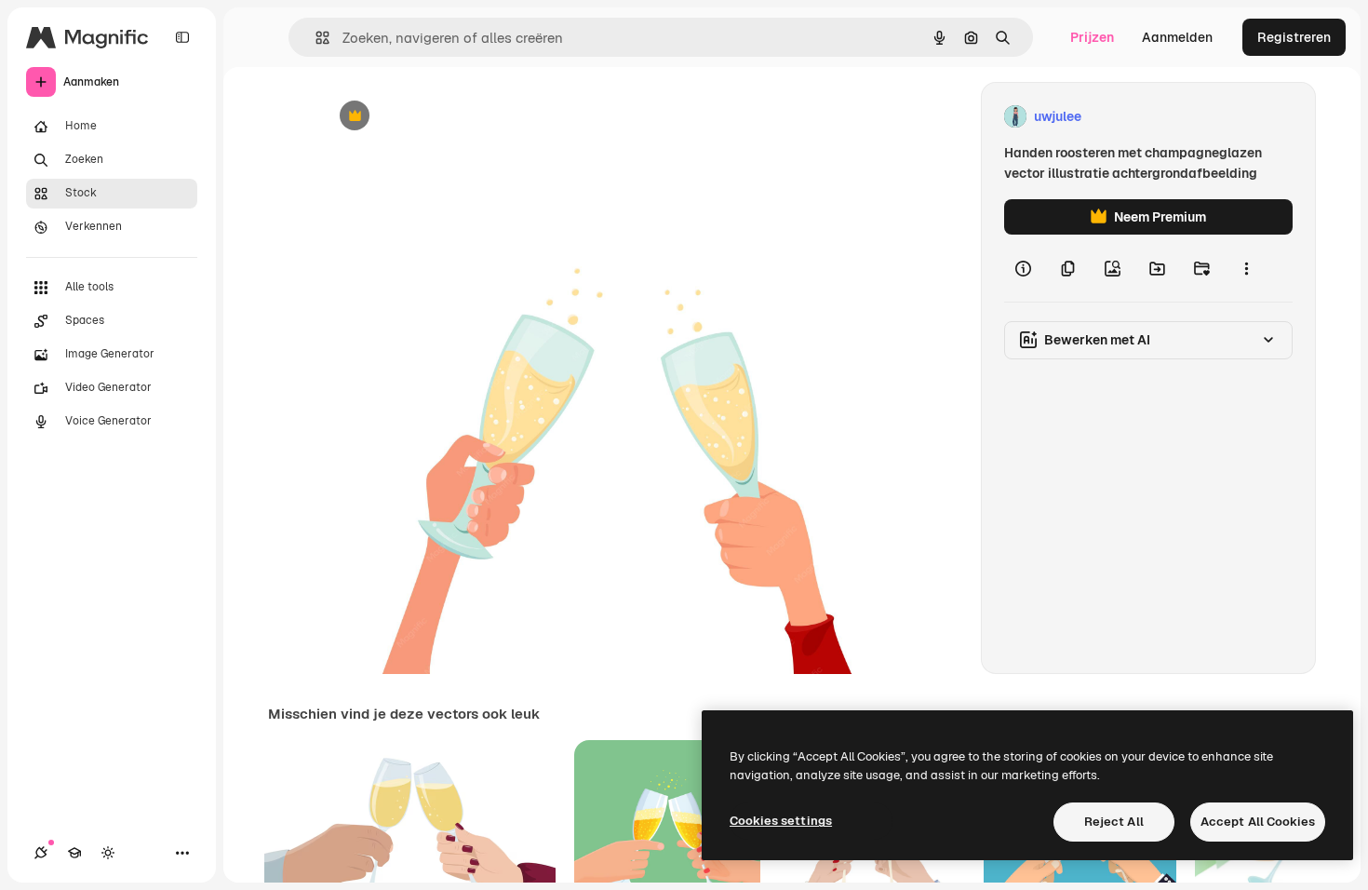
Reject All (1114, 821)
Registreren (1294, 37)
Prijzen (1092, 37)
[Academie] (74, 853)
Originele (443, 117)
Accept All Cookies (1257, 821)
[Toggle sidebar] (182, 37)
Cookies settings (781, 821)
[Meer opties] (1246, 268)
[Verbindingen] (41, 853)
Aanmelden (1177, 37)
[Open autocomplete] (315, 38)
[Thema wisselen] (108, 853)
